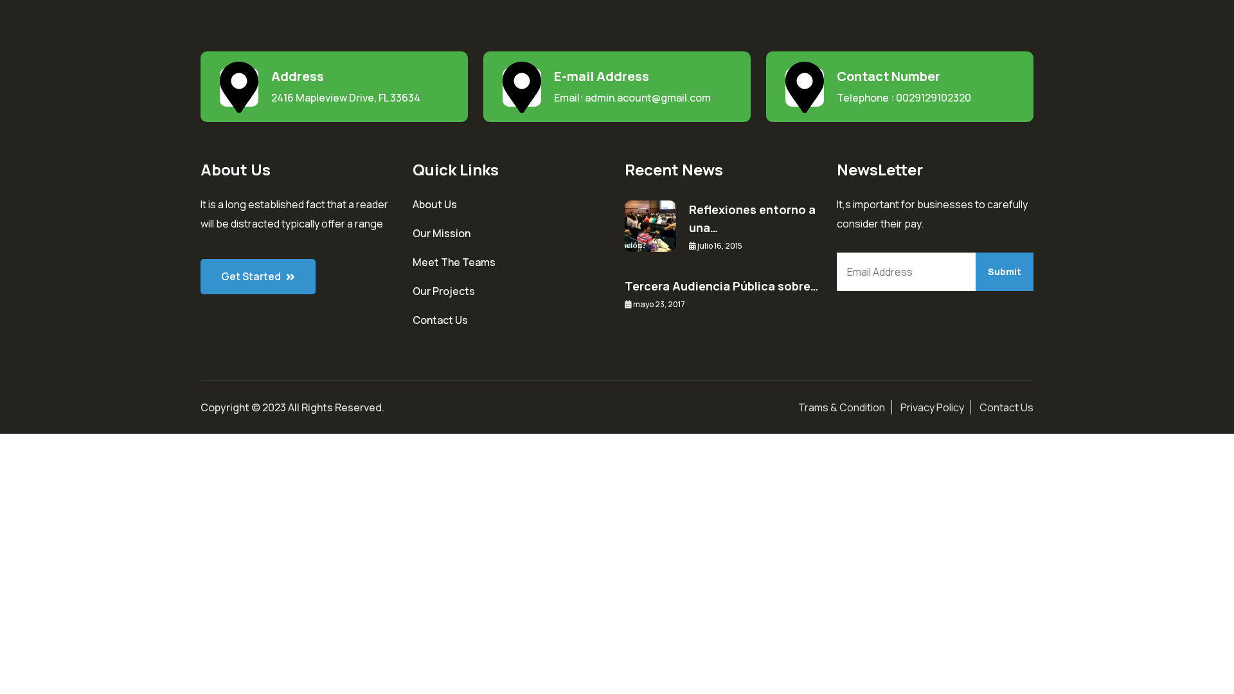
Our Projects (444, 291)
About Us (435, 204)
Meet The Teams (454, 262)
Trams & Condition (841, 407)
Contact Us (440, 320)
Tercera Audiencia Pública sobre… (721, 286)
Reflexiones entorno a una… (752, 218)
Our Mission (441, 233)
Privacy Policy (932, 407)
